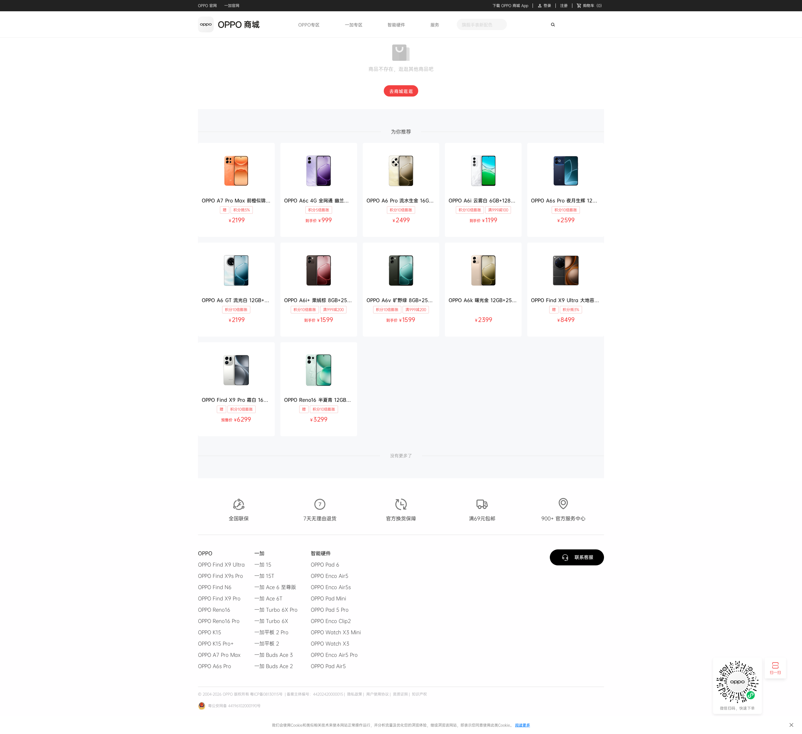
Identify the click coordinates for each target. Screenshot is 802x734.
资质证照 (400, 694)
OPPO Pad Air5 (328, 666)
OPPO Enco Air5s (331, 587)
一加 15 (262, 564)
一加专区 (353, 25)
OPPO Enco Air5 (329, 575)
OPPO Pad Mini (328, 598)
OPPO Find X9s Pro (220, 575)
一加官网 (231, 5)
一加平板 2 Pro (271, 632)
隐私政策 (354, 694)
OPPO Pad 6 (325, 564)
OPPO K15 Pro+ (216, 643)
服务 (434, 25)
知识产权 (419, 694)
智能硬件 (396, 25)
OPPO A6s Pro (214, 666)
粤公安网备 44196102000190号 (234, 705)
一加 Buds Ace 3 (273, 654)
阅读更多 (522, 725)
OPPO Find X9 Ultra (221, 564)
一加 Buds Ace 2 (273, 666)
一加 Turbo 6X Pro (276, 609)
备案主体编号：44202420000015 (315, 694)
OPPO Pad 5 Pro (330, 609)
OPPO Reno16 (214, 609)
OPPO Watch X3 (330, 643)
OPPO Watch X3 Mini (336, 632)
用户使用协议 (377, 694)
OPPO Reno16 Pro (219, 620)
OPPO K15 (209, 632)
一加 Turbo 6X (271, 620)
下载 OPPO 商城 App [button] (510, 5)
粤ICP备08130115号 (266, 694)
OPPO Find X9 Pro (219, 598)
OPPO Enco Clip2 (331, 620)
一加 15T (264, 575)
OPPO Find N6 (215, 587)
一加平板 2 (266, 643)
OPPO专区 (309, 25)
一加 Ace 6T (268, 598)
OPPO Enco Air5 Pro (334, 654)
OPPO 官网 (207, 5)
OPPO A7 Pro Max (219, 654)
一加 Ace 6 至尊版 (275, 587)
